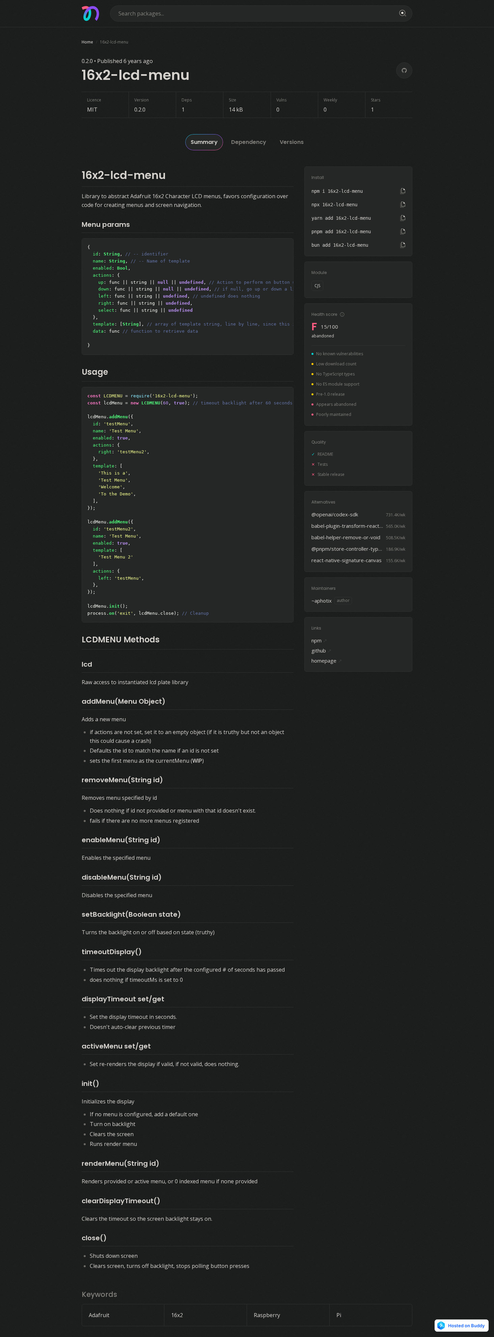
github (321, 650)
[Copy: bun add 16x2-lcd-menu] (402, 245)
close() (94, 1238)
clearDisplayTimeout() (121, 1201)
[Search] (401, 13)
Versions (292, 142)
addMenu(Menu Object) (123, 701)
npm (319, 640)
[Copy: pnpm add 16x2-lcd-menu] (402, 232)
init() (90, 1083)
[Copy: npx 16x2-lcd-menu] (402, 205)
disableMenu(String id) (122, 877)
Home (87, 42)
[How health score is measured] (342, 314)
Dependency (248, 142)
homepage (326, 660)
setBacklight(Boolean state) (131, 914)
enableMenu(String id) (121, 840)
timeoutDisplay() (112, 951)
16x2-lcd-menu (124, 175)
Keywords (99, 1294)
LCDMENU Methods (121, 639)
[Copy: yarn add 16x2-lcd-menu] (402, 218)
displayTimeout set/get (123, 999)
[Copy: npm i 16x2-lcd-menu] (402, 191)
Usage (95, 371)
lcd (87, 664)
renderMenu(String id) (120, 1163)
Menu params (106, 224)
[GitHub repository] (404, 70)
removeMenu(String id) (122, 780)
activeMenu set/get (116, 1046)
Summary (204, 142)
